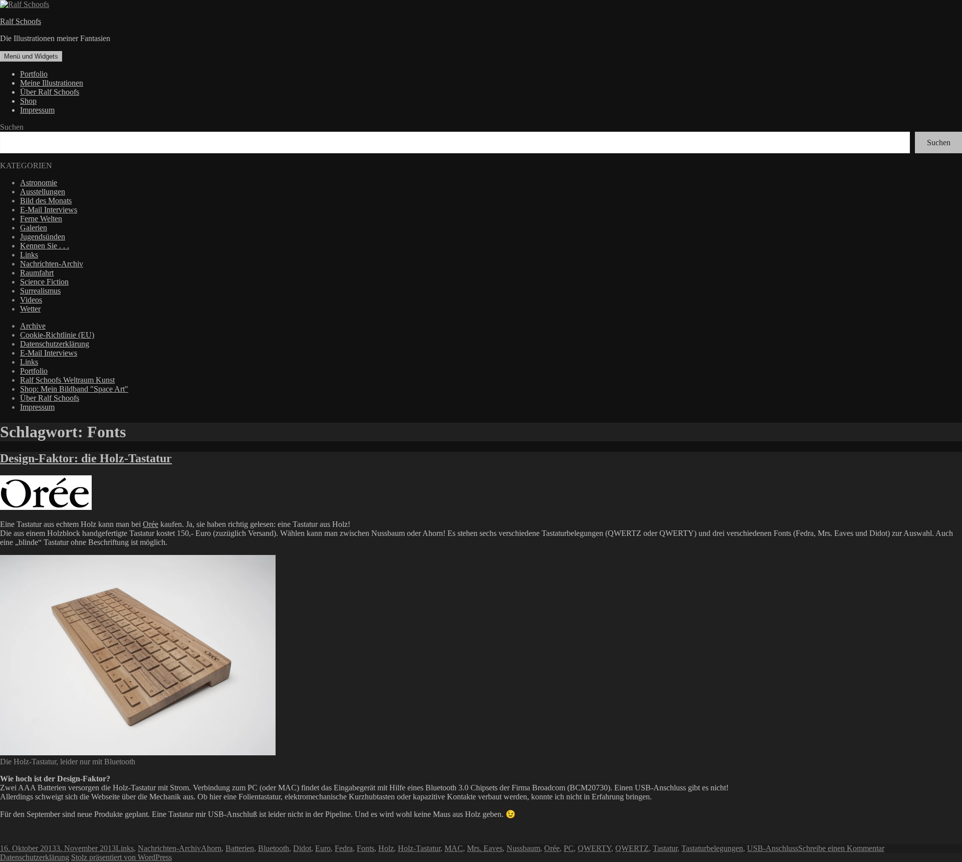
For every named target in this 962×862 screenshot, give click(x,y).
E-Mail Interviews (48, 209)
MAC (453, 848)
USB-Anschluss (772, 848)
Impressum (37, 110)
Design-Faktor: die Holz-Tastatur (86, 458)
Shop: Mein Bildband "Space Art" (74, 389)
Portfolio (34, 74)
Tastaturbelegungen (712, 848)
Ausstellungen (42, 191)
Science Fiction (44, 281)
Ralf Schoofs (20, 21)
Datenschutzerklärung (54, 344)
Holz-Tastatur (419, 848)
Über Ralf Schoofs (49, 92)
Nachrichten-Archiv (51, 263)
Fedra (344, 848)
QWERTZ (632, 848)
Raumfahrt (37, 272)
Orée (150, 524)
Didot (302, 848)
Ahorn (211, 848)
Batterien (239, 848)
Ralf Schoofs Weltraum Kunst (67, 380)
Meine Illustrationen (51, 83)
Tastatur (665, 848)
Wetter (30, 309)
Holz (386, 848)
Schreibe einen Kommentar (841, 848)
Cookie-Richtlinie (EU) (57, 335)
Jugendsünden (42, 236)
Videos (31, 300)
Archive (33, 326)
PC (569, 848)
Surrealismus (40, 290)
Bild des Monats (46, 200)
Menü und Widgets (31, 56)
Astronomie (38, 182)
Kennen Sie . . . (44, 245)
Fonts (365, 848)
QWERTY (594, 848)
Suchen (12, 127)
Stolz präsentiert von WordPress (121, 857)
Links (29, 254)
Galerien (33, 227)
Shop (28, 101)
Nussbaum (523, 848)
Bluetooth (273, 848)
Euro (323, 848)
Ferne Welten (41, 218)
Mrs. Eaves (485, 848)
